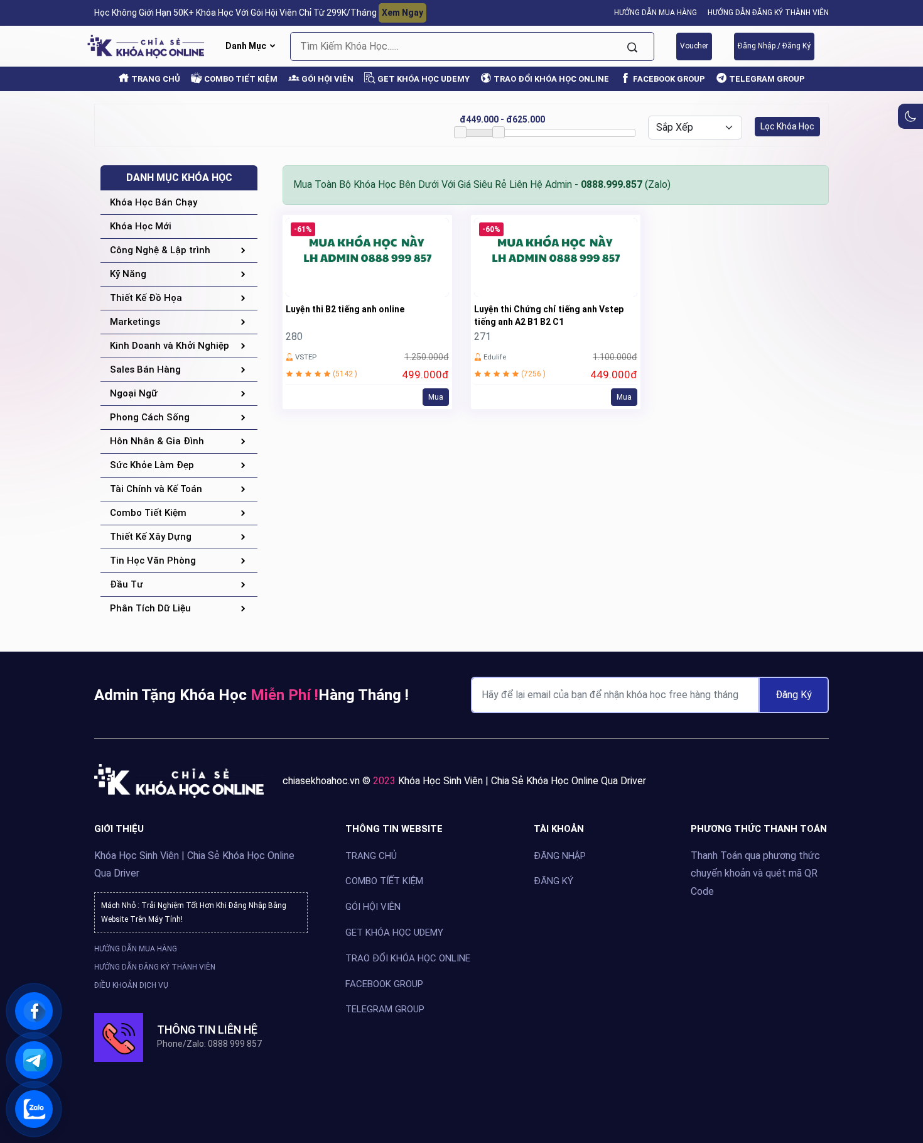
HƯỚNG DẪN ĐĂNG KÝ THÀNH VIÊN (768, 12)
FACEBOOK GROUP (668, 79)
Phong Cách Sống (150, 417)
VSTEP (305, 357)
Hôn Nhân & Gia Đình (157, 441)
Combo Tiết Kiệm (148, 512)
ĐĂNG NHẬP (560, 855)
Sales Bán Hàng (145, 369)
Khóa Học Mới (140, 226)
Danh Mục (246, 46)
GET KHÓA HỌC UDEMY (422, 79)
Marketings (135, 321)
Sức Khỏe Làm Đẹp (152, 465)
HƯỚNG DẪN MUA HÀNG (655, 12)
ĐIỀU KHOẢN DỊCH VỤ (131, 985)
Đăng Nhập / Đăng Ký (774, 45)
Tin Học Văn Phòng (153, 560)
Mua (435, 397)
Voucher (694, 45)
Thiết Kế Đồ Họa (146, 298)
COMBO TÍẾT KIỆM (384, 881)
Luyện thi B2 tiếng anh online (345, 309)
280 (294, 336)
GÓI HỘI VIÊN (327, 79)
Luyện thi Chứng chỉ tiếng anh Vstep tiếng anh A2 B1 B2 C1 (548, 315)
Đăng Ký (793, 695)
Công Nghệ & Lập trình (160, 250)
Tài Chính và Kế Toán (156, 489)
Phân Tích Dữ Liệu (150, 608)
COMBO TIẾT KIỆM (240, 79)
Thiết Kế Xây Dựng (151, 536)
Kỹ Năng (128, 274)
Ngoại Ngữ (134, 393)
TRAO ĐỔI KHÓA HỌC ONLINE (550, 79)
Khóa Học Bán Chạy (153, 202)
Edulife (494, 357)
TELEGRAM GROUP (766, 79)
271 (482, 336)
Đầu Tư (126, 584)
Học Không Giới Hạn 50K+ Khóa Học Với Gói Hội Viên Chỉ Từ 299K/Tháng (258, 13)
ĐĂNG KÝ (553, 881)
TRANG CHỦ (154, 79)
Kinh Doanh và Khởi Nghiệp (169, 345)
